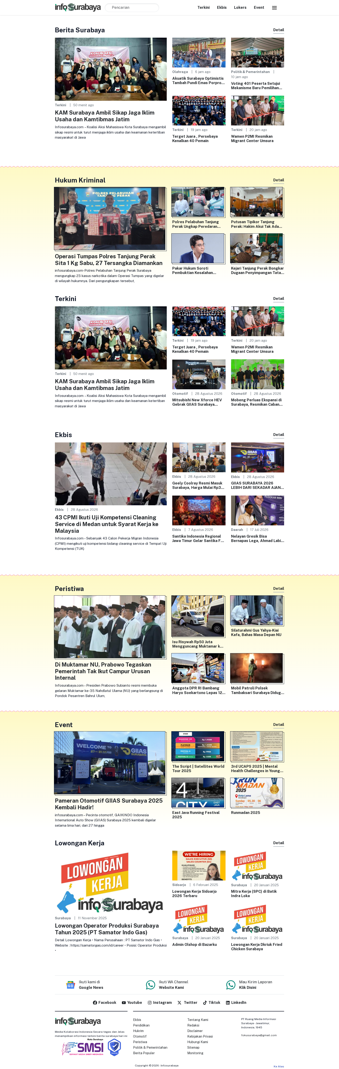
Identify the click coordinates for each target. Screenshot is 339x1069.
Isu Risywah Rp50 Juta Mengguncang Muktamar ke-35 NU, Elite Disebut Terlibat (198, 644)
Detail (278, 30)
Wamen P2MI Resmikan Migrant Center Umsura (252, 138)
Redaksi (193, 1025)
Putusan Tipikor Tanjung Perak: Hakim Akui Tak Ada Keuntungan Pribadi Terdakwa (255, 224)
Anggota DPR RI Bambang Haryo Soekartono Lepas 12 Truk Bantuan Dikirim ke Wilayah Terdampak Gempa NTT (197, 690)
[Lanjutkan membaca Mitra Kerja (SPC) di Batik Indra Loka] (257, 865)
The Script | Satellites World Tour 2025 (198, 768)
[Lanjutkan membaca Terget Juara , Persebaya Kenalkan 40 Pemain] (199, 110)
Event (259, 7)
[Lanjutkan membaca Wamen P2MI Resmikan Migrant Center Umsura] (257, 110)
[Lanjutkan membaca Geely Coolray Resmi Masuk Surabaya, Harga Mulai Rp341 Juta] (199, 457)
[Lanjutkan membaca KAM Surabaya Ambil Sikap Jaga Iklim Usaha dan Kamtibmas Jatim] (111, 69)
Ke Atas (279, 1066)
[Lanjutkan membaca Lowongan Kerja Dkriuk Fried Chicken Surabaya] (257, 918)
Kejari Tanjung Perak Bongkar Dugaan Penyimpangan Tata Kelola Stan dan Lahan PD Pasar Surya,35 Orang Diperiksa (257, 270)
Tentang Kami (197, 1020)
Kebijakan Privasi (200, 1036)
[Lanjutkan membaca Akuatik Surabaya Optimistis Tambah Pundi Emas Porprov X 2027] (199, 52)
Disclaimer (195, 1031)
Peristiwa (140, 1042)
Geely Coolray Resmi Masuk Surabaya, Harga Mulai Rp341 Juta (198, 485)
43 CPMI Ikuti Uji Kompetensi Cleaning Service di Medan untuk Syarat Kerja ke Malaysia (106, 524)
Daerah (237, 530)
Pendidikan (141, 1025)
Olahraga (180, 72)
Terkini (203, 7)
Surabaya (63, 918)
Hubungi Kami (197, 1042)
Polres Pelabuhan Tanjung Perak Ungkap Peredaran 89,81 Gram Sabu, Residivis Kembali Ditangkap (196, 224)
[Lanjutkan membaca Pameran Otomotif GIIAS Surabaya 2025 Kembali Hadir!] (111, 763)
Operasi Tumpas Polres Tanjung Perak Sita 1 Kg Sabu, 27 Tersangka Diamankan (109, 259)
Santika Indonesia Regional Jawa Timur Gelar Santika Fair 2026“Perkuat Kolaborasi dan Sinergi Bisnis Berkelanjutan (198, 538)
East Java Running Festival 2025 (196, 814)
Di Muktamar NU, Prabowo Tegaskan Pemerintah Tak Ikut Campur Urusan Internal (103, 671)
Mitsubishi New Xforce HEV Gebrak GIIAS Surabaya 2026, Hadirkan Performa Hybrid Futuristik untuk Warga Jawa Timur (197, 402)
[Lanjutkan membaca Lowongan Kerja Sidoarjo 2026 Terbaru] (199, 865)
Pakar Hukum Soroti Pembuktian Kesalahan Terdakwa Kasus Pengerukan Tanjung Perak (198, 270)
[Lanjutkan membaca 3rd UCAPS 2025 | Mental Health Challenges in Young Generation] (257, 747)
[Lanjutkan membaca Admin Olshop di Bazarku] (199, 918)
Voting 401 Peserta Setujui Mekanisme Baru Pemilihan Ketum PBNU (255, 85)
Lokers (240, 7)
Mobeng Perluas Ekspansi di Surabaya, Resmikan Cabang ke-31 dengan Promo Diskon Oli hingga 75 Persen (256, 402)
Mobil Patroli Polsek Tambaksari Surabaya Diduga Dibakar (257, 690)
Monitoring (195, 1053)
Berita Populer (144, 1053)
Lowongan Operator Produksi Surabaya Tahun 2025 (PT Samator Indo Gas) (107, 928)
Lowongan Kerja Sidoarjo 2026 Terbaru (194, 893)
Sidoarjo (179, 885)
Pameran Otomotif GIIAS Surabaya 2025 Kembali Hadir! (109, 803)
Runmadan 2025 (245, 812)
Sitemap (193, 1047)
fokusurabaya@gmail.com (259, 1035)
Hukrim (138, 1031)
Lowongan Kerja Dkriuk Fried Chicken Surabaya (256, 946)
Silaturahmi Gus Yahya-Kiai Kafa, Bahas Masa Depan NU (256, 632)
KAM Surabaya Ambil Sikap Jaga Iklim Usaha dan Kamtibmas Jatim (105, 115)
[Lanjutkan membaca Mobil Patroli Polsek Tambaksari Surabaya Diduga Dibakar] (257, 669)
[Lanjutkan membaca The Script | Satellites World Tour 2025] (199, 747)
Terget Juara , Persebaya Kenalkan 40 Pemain (195, 138)
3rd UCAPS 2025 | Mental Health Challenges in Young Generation (255, 768)
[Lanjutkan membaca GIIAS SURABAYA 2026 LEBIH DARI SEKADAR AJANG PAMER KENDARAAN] (257, 457)
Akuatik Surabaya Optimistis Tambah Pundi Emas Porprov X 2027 (198, 80)
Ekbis (222, 7)
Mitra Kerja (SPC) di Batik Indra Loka (254, 893)
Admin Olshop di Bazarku (194, 944)
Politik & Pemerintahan (250, 72)
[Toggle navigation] (274, 7)
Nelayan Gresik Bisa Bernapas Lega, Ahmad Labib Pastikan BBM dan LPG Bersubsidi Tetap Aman (257, 538)
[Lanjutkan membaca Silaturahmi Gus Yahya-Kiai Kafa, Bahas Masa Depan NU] (257, 611)
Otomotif (180, 394)
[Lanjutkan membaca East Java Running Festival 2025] (199, 794)
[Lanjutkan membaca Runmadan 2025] (257, 794)
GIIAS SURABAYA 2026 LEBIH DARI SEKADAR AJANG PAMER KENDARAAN (257, 485)
